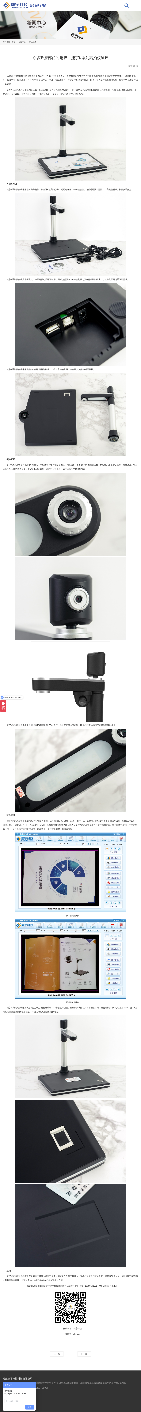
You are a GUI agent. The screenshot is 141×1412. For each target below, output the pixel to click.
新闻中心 (22, 42)
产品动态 (32, 42)
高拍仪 (25, 90)
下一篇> (84, 1354)
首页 (13, 42)
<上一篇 (56, 1354)
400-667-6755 (38, 5)
